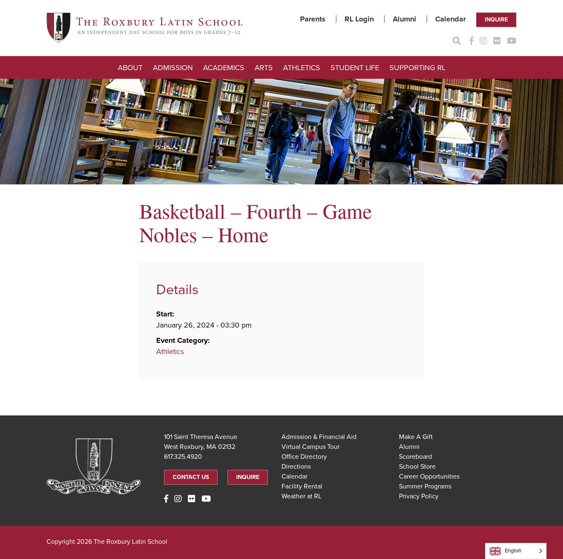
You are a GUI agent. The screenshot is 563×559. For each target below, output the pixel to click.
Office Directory (304, 457)
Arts (264, 67)
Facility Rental (302, 486)
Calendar (450, 19)
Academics (223, 67)
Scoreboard (415, 457)
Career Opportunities (429, 476)
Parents (313, 19)
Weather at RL (301, 496)
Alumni (404, 19)
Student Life (355, 67)
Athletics (301, 67)
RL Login (359, 19)
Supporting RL (417, 67)
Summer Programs (425, 486)
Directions (296, 466)
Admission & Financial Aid (319, 437)
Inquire (496, 19)
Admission (173, 67)
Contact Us (191, 477)
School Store (417, 466)
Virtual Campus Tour (311, 447)
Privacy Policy (419, 496)
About (130, 67)
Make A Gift (416, 437)
